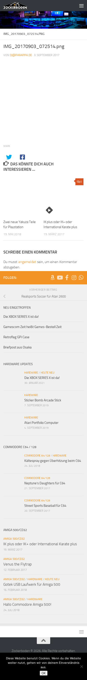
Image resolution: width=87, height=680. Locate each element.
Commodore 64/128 (37, 455)
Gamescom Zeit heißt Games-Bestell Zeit (32, 327)
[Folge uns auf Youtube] (59, 277)
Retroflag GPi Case (16, 337)
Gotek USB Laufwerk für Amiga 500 (31, 584)
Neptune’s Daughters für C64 (44, 483)
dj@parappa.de (21, 55)
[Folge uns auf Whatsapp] (81, 277)
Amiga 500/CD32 (14, 538)
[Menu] (81, 5)
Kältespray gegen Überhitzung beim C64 (52, 461)
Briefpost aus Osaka (17, 347)
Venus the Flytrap (17, 564)
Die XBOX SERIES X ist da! (21, 317)
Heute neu (47, 372)
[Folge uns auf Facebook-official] (66, 277)
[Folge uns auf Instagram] (74, 277)
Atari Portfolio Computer (41, 423)
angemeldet (27, 262)
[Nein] (81, 666)
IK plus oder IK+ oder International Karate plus (40, 544)
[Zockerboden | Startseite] (19, 5)
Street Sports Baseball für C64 (45, 506)
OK (43, 673)
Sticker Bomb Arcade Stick (42, 400)
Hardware (31, 372)
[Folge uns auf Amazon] (52, 277)
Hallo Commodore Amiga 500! (27, 604)
